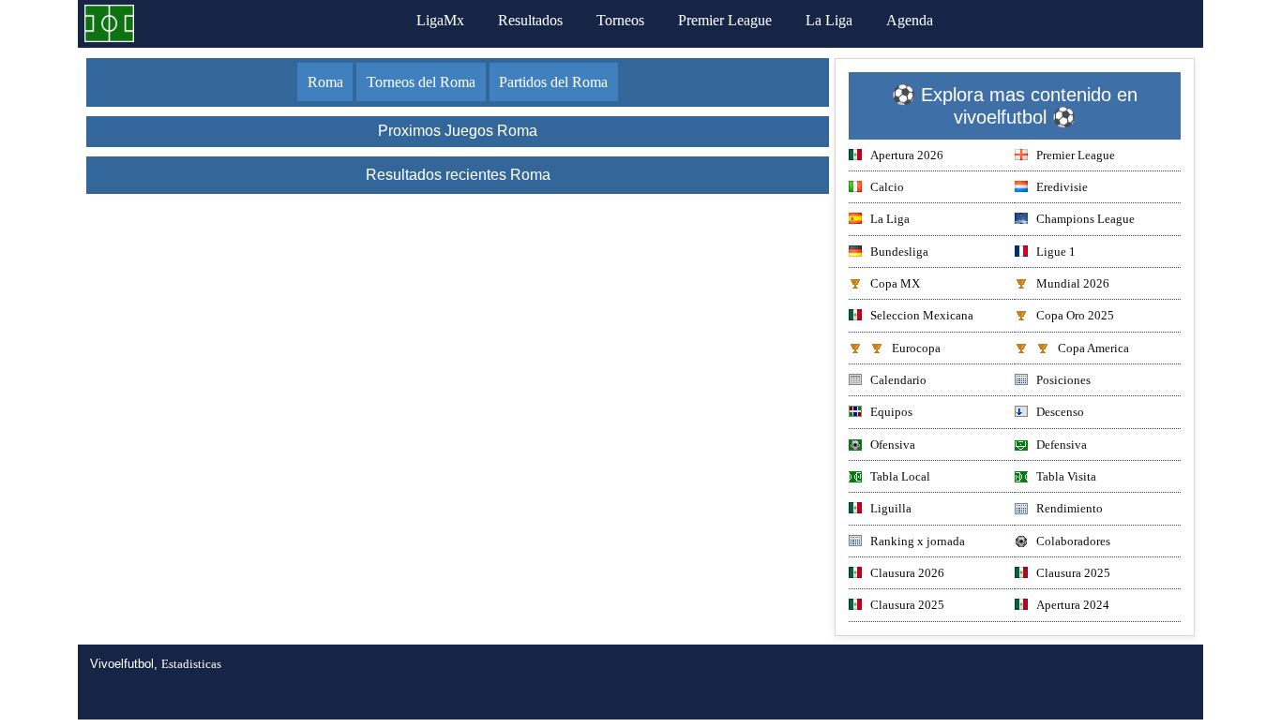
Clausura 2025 (1073, 573)
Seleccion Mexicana (921, 315)
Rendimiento (1069, 508)
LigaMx (440, 20)
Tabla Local (900, 476)
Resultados (530, 20)
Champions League (1085, 219)
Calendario (898, 380)
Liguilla (891, 508)
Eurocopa (916, 348)
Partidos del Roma (553, 82)
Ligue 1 (1056, 252)
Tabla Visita (1066, 476)
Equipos (891, 412)
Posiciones (1063, 380)
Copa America (1093, 348)
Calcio (887, 187)
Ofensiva (892, 445)
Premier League (725, 20)
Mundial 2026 (1072, 283)
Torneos (620, 20)
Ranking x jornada (917, 541)
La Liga (829, 20)
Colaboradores (1073, 541)
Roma (325, 82)
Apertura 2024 (1072, 605)
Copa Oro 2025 (1075, 315)
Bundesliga (899, 252)
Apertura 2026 (906, 155)
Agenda (909, 20)
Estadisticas (191, 664)
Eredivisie (1062, 187)
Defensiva (1061, 445)
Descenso (1060, 412)
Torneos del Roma (421, 82)
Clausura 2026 (907, 573)
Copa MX (895, 283)
